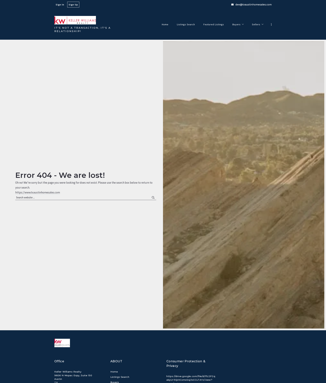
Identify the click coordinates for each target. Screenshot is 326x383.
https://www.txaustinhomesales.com (37, 192)
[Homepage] (75, 20)
